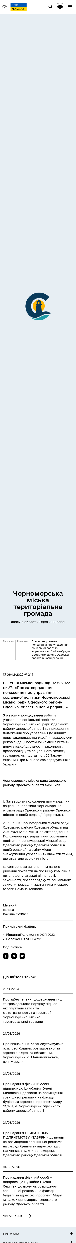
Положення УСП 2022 (23, 939)
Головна (8, 641)
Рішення (22, 641)
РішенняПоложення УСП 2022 (30, 934)
